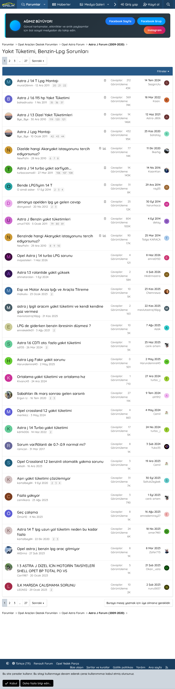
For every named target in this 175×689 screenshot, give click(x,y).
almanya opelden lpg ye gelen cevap (48, 202)
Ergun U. (22, 398)
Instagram (155, 30)
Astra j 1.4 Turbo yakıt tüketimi (42, 427)
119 (51, 119)
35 (51, 102)
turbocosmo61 (26, 172)
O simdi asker (26, 189)
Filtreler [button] (162, 71)
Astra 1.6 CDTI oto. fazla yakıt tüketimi (49, 342)
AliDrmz (22, 553)
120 (57, 119)
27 (25, 60)
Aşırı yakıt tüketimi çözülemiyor (44, 478)
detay (156, 222)
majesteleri (24, 260)
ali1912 (156, 397)
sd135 (20, 347)
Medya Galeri (94, 4)
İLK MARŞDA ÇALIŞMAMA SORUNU (46, 585)
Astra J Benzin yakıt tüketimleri (43, 219)
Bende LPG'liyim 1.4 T (34, 185)
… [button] (20, 60)
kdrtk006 (23, 432)
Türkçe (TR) (23, 663)
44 (62, 136)
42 (52, 136)
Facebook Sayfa (120, 21)
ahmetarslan (25, 277)
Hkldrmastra (152, 276)
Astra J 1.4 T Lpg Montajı (37, 80)
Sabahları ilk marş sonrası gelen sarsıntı (51, 393)
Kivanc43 (23, 381)
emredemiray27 (150, 515)
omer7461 (154, 532)
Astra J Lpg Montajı (33, 131)
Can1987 (22, 575)
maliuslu (22, 294)
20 (54, 85)
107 (64, 172)
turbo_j (155, 380)
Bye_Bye (22, 119)
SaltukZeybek (151, 481)
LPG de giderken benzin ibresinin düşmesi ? (54, 325)
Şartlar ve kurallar (98, 667)
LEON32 (22, 589)
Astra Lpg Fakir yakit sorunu (41, 359)
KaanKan (154, 171)
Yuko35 (155, 447)
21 (59, 85)
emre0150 (154, 259)
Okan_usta (153, 569)
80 (57, 223)
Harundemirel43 (27, 364)
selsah (21, 466)
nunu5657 (154, 588)
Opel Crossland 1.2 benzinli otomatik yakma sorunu (60, 461)
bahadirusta (25, 102)
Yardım (140, 667)
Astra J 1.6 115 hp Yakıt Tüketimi (43, 98)
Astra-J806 (153, 118)
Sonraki (37, 60)
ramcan (22, 449)
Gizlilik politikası (123, 667)
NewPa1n (23, 158)
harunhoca (153, 205)
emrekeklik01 (25, 330)
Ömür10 (22, 516)
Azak (157, 329)
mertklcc (22, 415)
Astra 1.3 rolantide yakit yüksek (43, 272)
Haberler (64, 4)
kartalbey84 (24, 539)
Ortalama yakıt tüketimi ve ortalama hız (51, 376)
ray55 (156, 188)
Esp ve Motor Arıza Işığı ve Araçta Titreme (53, 289)
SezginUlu (154, 84)
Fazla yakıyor (28, 495)
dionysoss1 (24, 206)
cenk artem (153, 346)
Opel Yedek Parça (67, 663)
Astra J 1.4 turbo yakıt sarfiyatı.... (44, 168)
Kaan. (156, 101)
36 (56, 102)
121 (64, 119)
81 (62, 223)
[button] (44, 4)
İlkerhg (156, 152)
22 (64, 85)
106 (58, 172)
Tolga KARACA (151, 239)
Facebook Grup (151, 21)
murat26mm (25, 85)
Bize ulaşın (76, 667)
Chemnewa (153, 292)
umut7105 (23, 223)
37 (62, 102)
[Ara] (168, 4)
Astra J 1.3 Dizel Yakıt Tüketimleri (44, 115)
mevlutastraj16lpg (28, 316)
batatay (155, 135)
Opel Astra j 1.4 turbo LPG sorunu (45, 255)
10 (58, 245)
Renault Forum (43, 663)
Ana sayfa (155, 667)
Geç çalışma (27, 512)
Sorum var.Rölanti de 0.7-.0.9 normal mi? (51, 444)
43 (57, 136)
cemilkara (23, 500)
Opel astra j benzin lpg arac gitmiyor (48, 548)
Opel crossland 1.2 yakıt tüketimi (44, 410)
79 (52, 223)
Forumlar (33, 4)
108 (71, 172)
